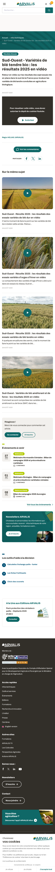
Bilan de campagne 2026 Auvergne (29, 494)
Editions (5, 700)
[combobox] (27, 10)
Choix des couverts (15, 582)
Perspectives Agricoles (11, 752)
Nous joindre (12, 800)
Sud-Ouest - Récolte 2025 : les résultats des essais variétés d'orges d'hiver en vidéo (26, 275)
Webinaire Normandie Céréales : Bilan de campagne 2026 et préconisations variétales (32, 460)
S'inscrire (29, 435)
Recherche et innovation (11, 709)
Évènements (7, 696)
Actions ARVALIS (9, 756)
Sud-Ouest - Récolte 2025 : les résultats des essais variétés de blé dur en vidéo (26, 216)
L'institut (5, 713)
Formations (6, 704)
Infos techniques (8, 687)
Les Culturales (8, 748)
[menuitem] (46, 4)
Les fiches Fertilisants (16, 573)
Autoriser (29, 120)
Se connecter (12, 435)
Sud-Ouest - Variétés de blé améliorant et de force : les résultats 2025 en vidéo (26, 395)
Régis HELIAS (8, 137)
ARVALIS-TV (7, 743)
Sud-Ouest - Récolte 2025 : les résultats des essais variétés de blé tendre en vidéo (26, 335)
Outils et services (9, 691)
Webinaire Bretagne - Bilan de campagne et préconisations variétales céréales (32, 478)
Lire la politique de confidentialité (14, 861)
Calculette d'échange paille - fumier (22, 564)
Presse (5, 718)
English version (11, 726)
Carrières (6, 722)
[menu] (4, 4)
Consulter (13, 619)
